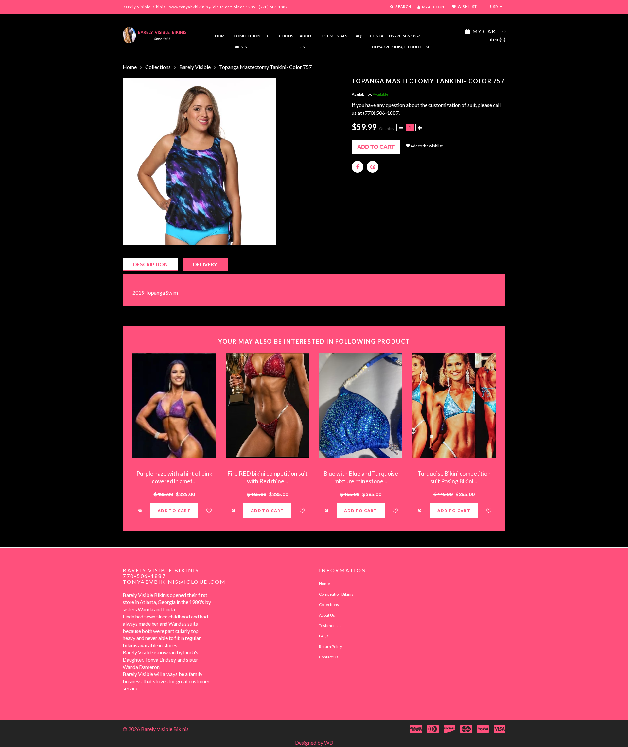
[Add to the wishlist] (209, 510)
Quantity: (387, 128)
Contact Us (328, 656)
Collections (280, 35)
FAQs (358, 35)
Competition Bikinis (247, 37)
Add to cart (375, 147)
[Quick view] (140, 510)
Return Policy (330, 646)
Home (221, 35)
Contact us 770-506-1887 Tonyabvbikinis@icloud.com (399, 37)
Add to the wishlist (426, 145)
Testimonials (333, 35)
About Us (327, 615)
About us (306, 37)
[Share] (357, 167)
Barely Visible (195, 67)
